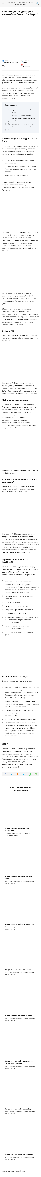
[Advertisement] (20, 38)
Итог (9, 130)
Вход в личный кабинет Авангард (19, 924)
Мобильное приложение (21, 115)
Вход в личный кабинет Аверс (18, 970)
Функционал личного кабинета (20, 124)
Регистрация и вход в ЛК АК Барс (21, 110)
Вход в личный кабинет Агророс (19, 1015)
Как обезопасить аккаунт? (21, 127)
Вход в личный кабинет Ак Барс (18, 1109)
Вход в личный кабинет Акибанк (19, 1154)
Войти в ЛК (16, 113)
